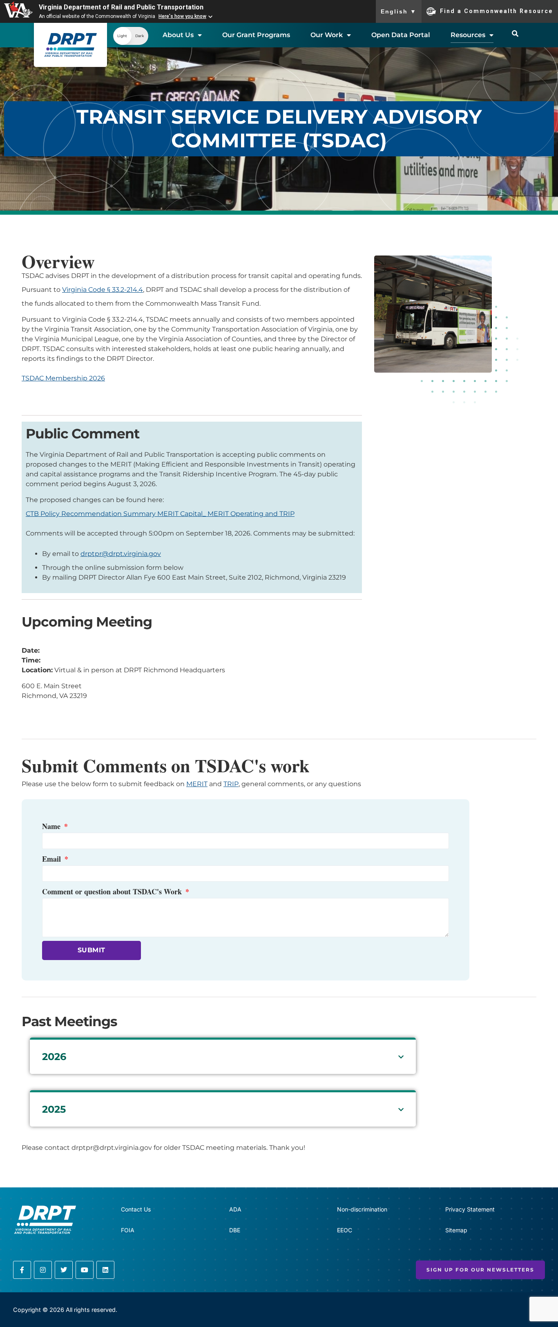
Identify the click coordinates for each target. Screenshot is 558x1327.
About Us (178, 35)
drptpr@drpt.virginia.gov (120, 554)
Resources (468, 35)
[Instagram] (43, 1270)
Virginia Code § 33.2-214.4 (102, 289)
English (399, 11)
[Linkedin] (105, 1270)
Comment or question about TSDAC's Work (113, 891)
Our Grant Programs (256, 35)
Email (52, 859)
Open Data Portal (400, 35)
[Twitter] (64, 1270)
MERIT (197, 784)
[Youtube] (85, 1270)
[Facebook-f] (22, 1270)
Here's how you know (182, 16)
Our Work (326, 35)
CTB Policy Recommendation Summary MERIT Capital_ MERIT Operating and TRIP (160, 514)
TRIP (231, 784)
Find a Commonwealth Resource (496, 10)
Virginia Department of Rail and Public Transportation (121, 7)
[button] (130, 36)
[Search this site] (515, 33)
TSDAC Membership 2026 (63, 378)
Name (52, 826)
